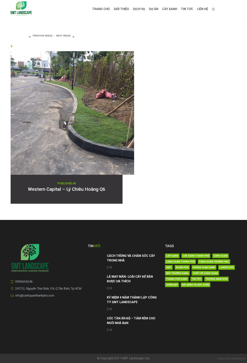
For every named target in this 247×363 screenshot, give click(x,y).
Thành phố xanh (176, 279)
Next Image (63, 35)
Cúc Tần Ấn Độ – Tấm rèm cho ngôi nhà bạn (131, 320)
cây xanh (172, 255)
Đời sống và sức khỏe (195, 284)
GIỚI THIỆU (121, 9)
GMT (169, 267)
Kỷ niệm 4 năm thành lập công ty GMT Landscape (132, 300)
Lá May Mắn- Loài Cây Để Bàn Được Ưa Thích (130, 279)
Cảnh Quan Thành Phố (180, 261)
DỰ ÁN (153, 9)
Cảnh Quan (220, 255)
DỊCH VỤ (139, 9)
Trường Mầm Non (217, 279)
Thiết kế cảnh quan (205, 273)
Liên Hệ (202, 9)
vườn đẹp (172, 284)
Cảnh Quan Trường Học (214, 261)
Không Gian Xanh (204, 267)
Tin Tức (187, 9)
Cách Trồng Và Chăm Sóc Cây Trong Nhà (131, 258)
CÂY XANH (169, 9)
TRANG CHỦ (101, 9)
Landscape (226, 267)
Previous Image (42, 35)
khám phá (182, 267)
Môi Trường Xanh (177, 273)
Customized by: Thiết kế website (231, 359)
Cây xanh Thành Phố (196, 255)
